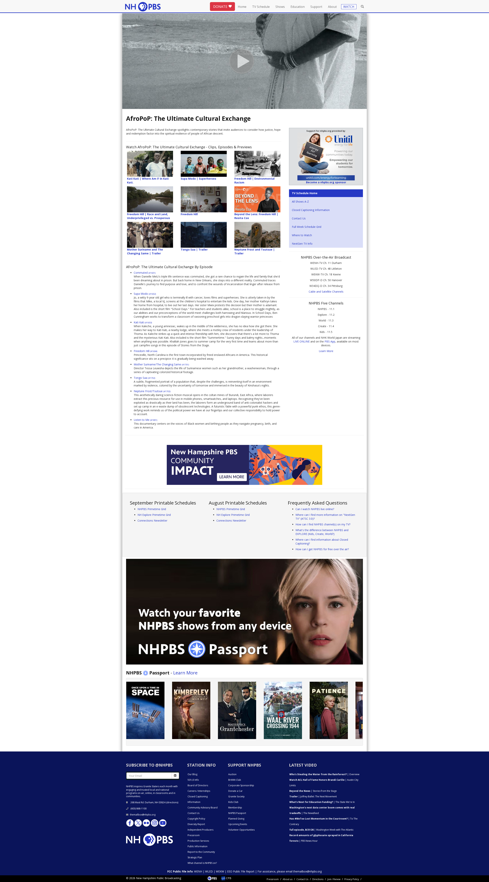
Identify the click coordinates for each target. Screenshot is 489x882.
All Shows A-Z (300, 201)
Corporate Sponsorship (241, 785)
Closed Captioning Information (311, 210)
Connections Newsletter (152, 520)
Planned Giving (236, 818)
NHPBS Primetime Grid (152, 509)
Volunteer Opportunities (241, 829)
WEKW (220, 871)
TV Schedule (261, 7)
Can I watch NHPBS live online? (315, 509)
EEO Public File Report (240, 871)
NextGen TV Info (302, 243)
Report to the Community (201, 852)
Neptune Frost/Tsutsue (152, 391)
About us (287, 879)
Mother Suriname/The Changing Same (161, 364)
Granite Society (236, 796)
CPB (228, 878)
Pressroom (194, 835)
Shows (280, 7)
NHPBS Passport (237, 813)
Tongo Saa (144, 378)
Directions (317, 879)
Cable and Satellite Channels (326, 291)
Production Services (198, 840)
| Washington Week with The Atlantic (321, 829)
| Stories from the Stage (313, 791)
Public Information (197, 846)
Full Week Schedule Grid (306, 227)
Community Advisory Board (203, 807)
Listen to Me (145, 420)
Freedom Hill (145, 351)
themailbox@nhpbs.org (142, 814)
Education (298, 7)
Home (242, 7)
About (332, 7)
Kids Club (233, 802)
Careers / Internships (199, 791)
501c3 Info (193, 779)
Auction (232, 774)
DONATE (220, 6)
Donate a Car (235, 791)
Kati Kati (143, 322)
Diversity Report (196, 824)
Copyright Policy (196, 818)
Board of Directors (198, 785)
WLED (209, 871)
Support (316, 7)
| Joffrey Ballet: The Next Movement (313, 796)
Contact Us (299, 218)
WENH (198, 871)
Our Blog (192, 774)
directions (172, 802)
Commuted (144, 272)
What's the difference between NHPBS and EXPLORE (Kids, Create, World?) (322, 532)
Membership (235, 807)
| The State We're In (322, 802)
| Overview (324, 774)
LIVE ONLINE (301, 341)
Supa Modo (145, 293)
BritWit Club (234, 779)
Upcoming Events (237, 824)
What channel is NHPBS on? (202, 863)
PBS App (330, 341)
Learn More (326, 351)
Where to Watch (302, 235)
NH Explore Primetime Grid (154, 515)
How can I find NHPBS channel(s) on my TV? (323, 524)
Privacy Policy (351, 879)
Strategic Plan (195, 857)
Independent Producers (200, 829)
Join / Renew (333, 879)
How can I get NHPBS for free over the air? (322, 549)
